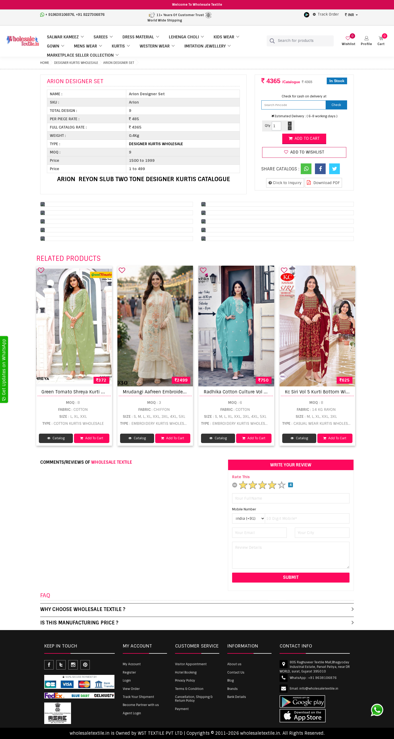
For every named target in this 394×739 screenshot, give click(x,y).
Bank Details (236, 697)
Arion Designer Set (118, 63)
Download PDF (326, 182)
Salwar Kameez (63, 37)
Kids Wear (224, 37)
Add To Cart (93, 438)
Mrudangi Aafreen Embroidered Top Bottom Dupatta (179, 392)
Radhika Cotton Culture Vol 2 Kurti (241, 392)
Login (127, 680)
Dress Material (138, 37)
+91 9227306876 (90, 14)
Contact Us (235, 672)
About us (234, 664)
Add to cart (306, 138)
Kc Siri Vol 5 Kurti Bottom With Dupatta (327, 392)
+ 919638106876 (59, 14)
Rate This (241, 477)
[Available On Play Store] (306, 14)
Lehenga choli (184, 37)
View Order (131, 689)
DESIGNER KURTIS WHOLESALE (76, 63)
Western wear (155, 46)
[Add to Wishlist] (41, 270)
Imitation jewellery (205, 46)
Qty (267, 125)
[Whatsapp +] (306, 168)
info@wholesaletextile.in (318, 688)
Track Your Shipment (138, 697)
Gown (53, 46)
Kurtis (118, 46)
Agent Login (132, 713)
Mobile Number (244, 509)
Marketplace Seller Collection (80, 55)
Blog (230, 680)
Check (336, 105)
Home (44, 63)
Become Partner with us (141, 705)
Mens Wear (85, 46)
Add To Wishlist (306, 152)
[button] (366, 40)
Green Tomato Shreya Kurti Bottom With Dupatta (95, 392)
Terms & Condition (189, 689)
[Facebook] (320, 168)
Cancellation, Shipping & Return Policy (194, 699)
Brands (232, 689)
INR (351, 14)
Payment (182, 709)
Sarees (101, 37)
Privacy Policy (185, 680)
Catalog (58, 438)
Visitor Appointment (191, 664)
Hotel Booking (185, 672)
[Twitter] (334, 168)
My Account (132, 664)
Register (129, 672)
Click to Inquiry (287, 182)
